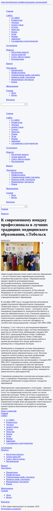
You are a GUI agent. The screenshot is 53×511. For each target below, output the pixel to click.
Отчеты (14, 27)
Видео (14, 95)
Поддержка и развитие (11, 509)
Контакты (10, 100)
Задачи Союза (17, 25)
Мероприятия (12, 86)
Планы (14, 32)
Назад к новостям (8, 411)
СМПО (9, 15)
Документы (11, 68)
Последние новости (20, 52)
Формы (14, 36)
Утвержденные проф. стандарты (25, 75)
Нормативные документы (22, 79)
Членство (15, 29)
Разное (14, 82)
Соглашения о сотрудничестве (24, 41)
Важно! (9, 63)
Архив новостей (18, 54)
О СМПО (15, 18)
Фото (13, 93)
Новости (10, 50)
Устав (13, 34)
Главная (9, 11)
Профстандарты (18, 72)
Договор (15, 22)
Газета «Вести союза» (20, 57)
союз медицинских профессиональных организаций (24, 2)
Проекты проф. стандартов (23, 77)
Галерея (10, 91)
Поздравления (17, 59)
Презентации (17, 70)
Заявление (15, 39)
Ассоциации (11, 45)
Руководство (16, 20)
